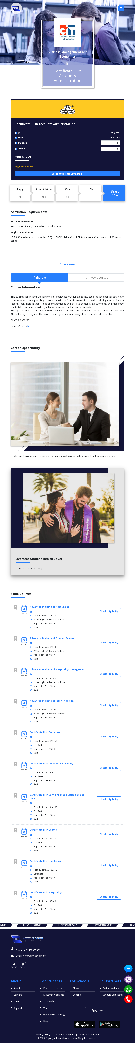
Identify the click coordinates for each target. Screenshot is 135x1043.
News (76, 988)
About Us (19, 988)
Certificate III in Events (43, 829)
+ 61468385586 (32, 950)
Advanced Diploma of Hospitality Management (58, 669)
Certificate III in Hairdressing (47, 861)
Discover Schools (52, 988)
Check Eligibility (108, 611)
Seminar (77, 994)
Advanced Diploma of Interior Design (52, 700)
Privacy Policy (43, 1034)
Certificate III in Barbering (45, 732)
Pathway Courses (96, 277)
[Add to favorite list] (15, 607)
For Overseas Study (32, 924)
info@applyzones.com (34, 955)
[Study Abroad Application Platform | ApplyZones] (16, 8)
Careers (18, 994)
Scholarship (49, 1001)
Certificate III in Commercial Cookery (51, 763)
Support (18, 1008)
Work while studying (54, 1014)
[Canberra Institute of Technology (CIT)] (67, 32)
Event (17, 1001)
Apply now (97, 1010)
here (29, 326)
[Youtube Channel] (23, 965)
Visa (45, 1008)
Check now (68, 264)
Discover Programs (53, 994)
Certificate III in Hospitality (46, 892)
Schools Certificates (113, 994)
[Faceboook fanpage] (14, 965)
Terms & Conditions (64, 1034)
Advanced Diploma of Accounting (49, 606)
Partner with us (111, 988)
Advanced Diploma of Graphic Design (52, 638)
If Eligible (39, 277)
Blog (45, 1021)
